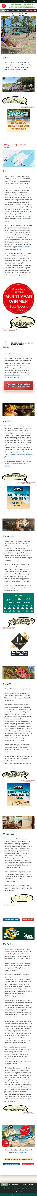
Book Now (29, 10)
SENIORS (31, 1184)
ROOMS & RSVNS (9, 10)
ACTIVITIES (16, 1188)
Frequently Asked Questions (11, 919)
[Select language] (35, 1)
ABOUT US (18, 1191)
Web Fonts (18, 1195)
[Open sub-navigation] (35, 10)
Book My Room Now (28, 919)
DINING (18, 10)
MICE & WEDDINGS (27, 1188)
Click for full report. (21, 1152)
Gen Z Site (27, 1)
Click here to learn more (12, 375)
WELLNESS (7, 1188)
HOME (2, 10)
